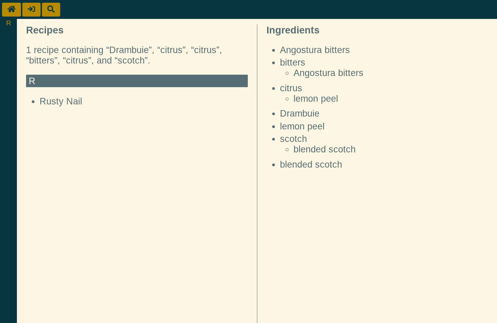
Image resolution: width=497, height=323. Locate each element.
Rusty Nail (61, 101)
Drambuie (300, 113)
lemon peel (315, 99)
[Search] (51, 10)
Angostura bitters (315, 50)
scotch (293, 139)
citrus (291, 88)
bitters (292, 62)
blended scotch (324, 149)
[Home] (11, 10)
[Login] (31, 10)
